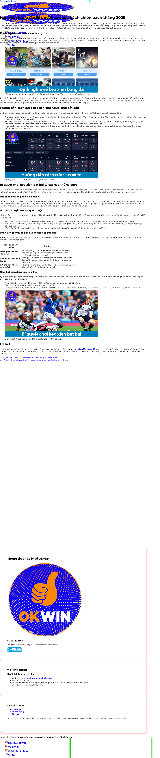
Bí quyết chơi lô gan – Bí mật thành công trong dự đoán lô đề (28, 358)
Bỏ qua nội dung (8, 1)
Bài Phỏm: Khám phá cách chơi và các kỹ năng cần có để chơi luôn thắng (34, 360)
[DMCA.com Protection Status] (14, 651)
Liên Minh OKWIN (17, 743)
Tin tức (15, 714)
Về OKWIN (13, 747)
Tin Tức (11, 45)
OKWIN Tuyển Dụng (18, 751)
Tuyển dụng (18, 712)
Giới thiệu (17, 709)
